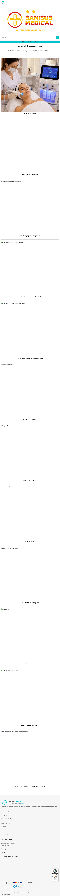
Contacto (3, 826)
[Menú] (58, 869)
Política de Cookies (6, 823)
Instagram (5, 849)
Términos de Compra (6, 821)
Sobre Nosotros (5, 828)
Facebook (4, 852)
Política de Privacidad (6, 818)
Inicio (22, 42)
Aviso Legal (4, 815)
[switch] (55, 879)
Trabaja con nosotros (10, 856)
